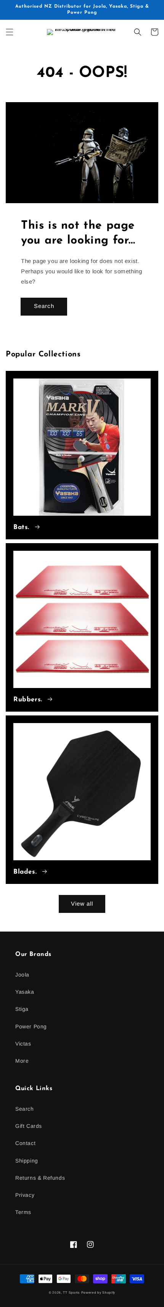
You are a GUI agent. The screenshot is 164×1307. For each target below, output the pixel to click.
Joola (22, 975)
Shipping (26, 1161)
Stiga (22, 1009)
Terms (23, 1212)
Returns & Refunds (40, 1178)
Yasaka (24, 992)
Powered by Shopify (98, 1292)
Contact (25, 1143)
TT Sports (71, 1292)
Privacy (24, 1195)
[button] (9, 32)
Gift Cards (28, 1126)
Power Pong (31, 1026)
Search (44, 306)
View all (82, 903)
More (22, 1061)
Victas (23, 1044)
